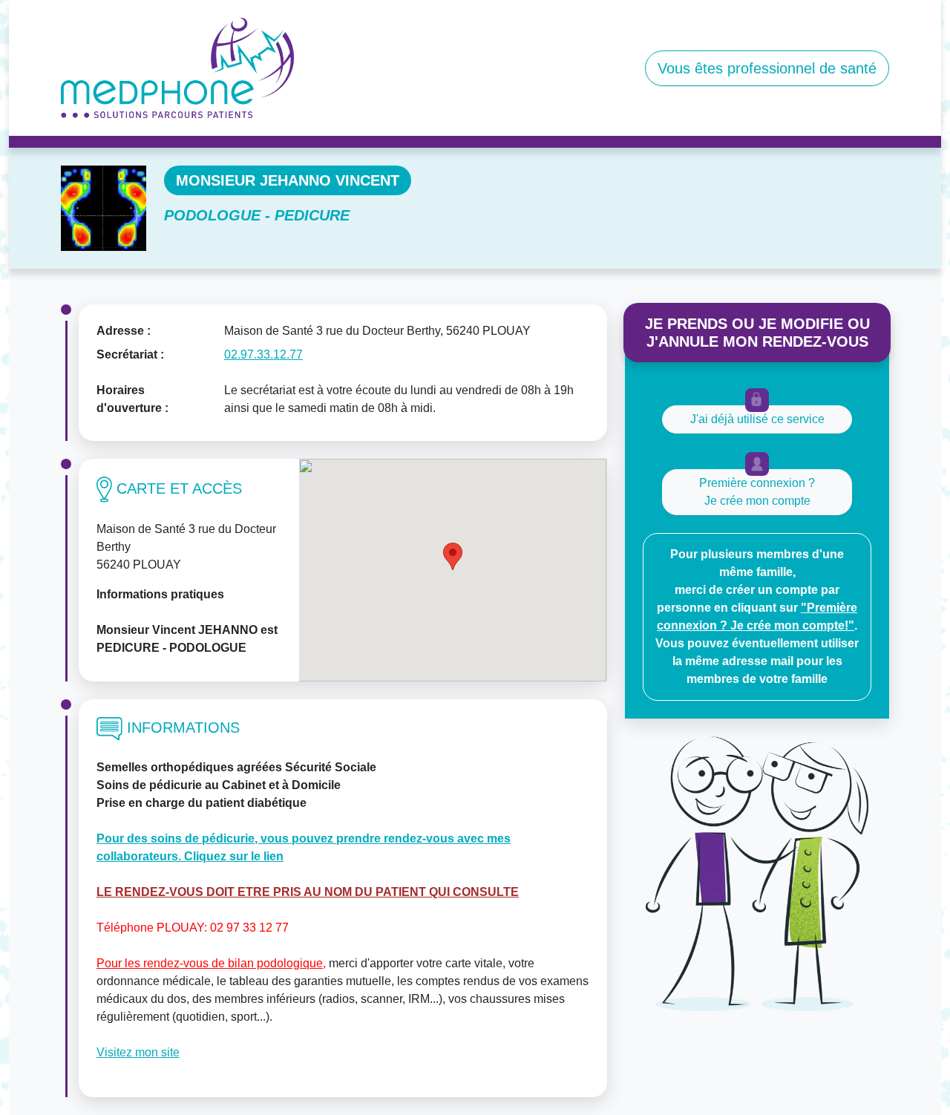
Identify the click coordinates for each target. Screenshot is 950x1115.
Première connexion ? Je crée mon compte (757, 492)
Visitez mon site (138, 1052)
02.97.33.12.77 (263, 354)
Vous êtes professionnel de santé (767, 68)
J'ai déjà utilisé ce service (757, 419)
